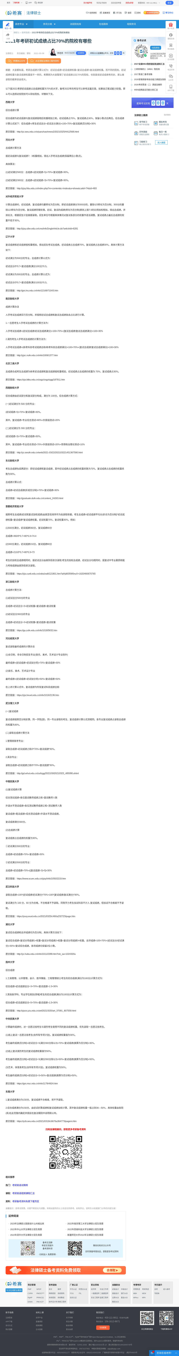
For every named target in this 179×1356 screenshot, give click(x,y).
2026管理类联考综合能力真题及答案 (150, 79)
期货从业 (115, 1302)
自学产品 (39, 1318)
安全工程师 (95, 1298)
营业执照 (69, 1329)
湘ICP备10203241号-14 (98, 1345)
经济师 (93, 1289)
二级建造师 (104, 1293)
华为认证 (73, 1289)
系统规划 (52, 1298)
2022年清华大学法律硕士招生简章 (26, 1235)
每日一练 (8, 28)
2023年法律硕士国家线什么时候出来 (27, 1223)
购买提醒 (9, 1329)
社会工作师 (104, 1289)
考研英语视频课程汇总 (23, 1193)
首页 (8, 3)
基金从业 (124, 1298)
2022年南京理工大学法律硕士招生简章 (85, 1223)
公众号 (170, 80)
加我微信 (81, 53)
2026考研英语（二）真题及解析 (148, 84)
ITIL (80, 1293)
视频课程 (93, 13)
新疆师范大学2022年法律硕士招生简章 (85, 1235)
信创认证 (73, 1298)
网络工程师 (62, 1302)
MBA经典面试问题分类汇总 (146, 90)
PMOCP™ (40, 1293)
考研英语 (145, 1289)
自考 (156, 1289)
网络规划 (52, 1293)
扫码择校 (156, 48)
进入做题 (161, 142)
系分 (50, 1289)
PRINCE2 (40, 1298)
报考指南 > (27, 32)
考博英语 (136, 1289)
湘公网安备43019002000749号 (120, 1345)
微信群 (40, 3)
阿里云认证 (83, 1289)
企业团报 (171, 59)
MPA (144, 1298)
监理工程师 (104, 1298)
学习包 (119, 13)
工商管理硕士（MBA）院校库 (147, 69)
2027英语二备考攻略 (143, 74)
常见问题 (69, 1322)
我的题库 (167, 115)
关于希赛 (69, 1318)
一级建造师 (95, 1293)
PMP (29, 1289)
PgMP (30, 1298)
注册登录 (9, 1318)
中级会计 (124, 1289)
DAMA (30, 1302)
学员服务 (171, 49)
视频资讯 (131, 24)
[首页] (14, 13)
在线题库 (103, 24)
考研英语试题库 (20, 1185)
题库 (129, 13)
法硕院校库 (75, 24)
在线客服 (103, 1328)
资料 (139, 13)
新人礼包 (171, 28)
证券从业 (115, 1298)
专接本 (156, 1293)
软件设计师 (53, 1302)
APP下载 (171, 90)
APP (30, 3)
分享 (8, 39)
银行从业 (124, 1293)
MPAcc (135, 1298)
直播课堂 (106, 13)
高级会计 (115, 1293)
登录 (169, 3)
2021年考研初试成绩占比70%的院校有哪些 (51, 32)
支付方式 (9, 1326)
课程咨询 (171, 39)
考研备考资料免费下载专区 (25, 1201)
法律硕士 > (17, 32)
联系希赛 (69, 1326)
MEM (144, 1293)
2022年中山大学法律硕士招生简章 (26, 1229)
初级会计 (115, 1289)
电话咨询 (171, 70)
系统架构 (61, 1293)
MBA (135, 1293)
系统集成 (61, 1298)
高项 (59, 1289)
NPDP (38, 1289)
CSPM (30, 1293)
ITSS (72, 1293)
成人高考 (166, 1289)
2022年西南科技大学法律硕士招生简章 (85, 1229)
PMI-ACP (39, 1302)
